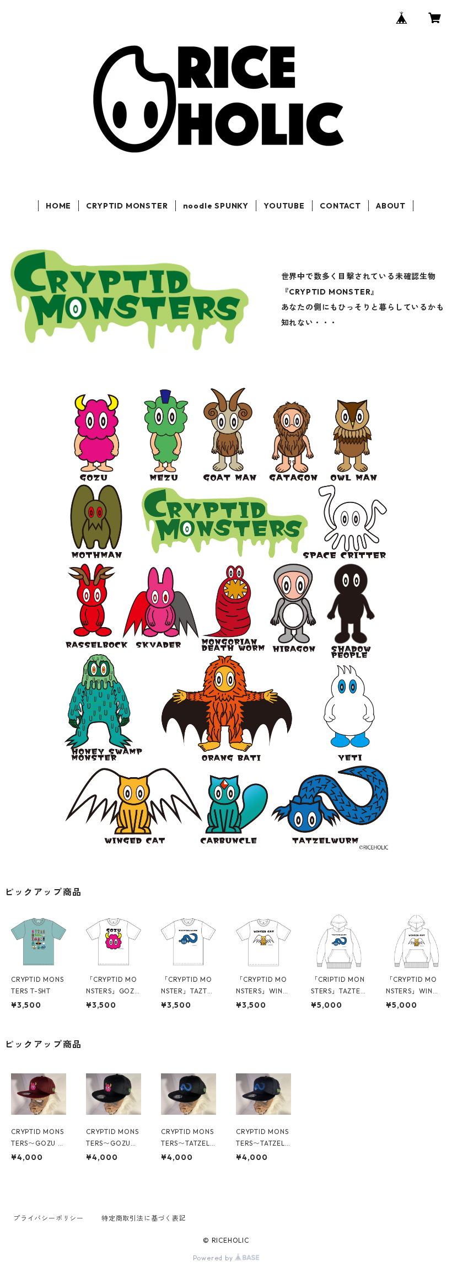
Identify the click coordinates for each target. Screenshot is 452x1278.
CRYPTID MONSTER (127, 206)
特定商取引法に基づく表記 (143, 1218)
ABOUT (391, 206)
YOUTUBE (284, 206)
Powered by (214, 1258)
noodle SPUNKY (216, 206)
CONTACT (340, 206)
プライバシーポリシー (48, 1218)
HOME (58, 206)
